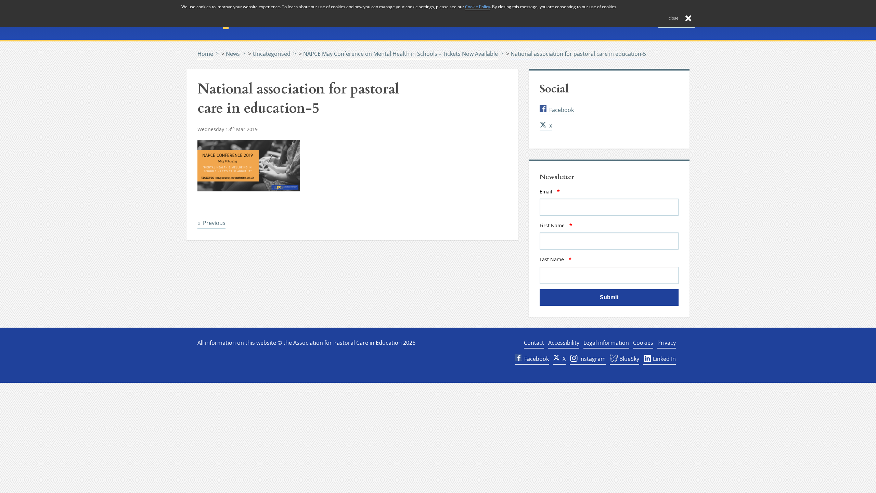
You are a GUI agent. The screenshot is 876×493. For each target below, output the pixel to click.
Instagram (592, 359)
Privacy (666, 342)
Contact (534, 342)
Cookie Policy (477, 7)
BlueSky (628, 359)
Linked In (664, 359)
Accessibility (563, 342)
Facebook (561, 110)
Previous (214, 223)
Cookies (643, 342)
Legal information (606, 342)
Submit (609, 297)
